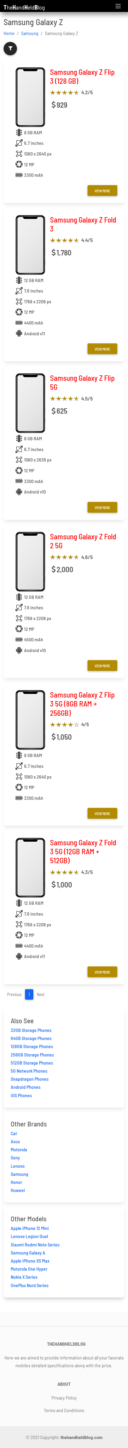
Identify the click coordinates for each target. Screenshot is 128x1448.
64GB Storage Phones (31, 1038)
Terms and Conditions (64, 1410)
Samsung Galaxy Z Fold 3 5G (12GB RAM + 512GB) (83, 851)
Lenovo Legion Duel (29, 1236)
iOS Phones (21, 1095)
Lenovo (18, 1166)
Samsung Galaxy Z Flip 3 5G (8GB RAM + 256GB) (82, 703)
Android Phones (25, 1087)
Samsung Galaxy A (28, 1252)
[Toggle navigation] (118, 6)
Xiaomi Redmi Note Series (35, 1244)
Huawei (18, 1190)
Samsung (29, 33)
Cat (14, 1133)
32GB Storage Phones (31, 1030)
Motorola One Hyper (29, 1269)
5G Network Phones (29, 1071)
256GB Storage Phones (32, 1054)
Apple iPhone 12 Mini (30, 1228)
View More (102, 191)
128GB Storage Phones (32, 1046)
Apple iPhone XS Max (30, 1260)
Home (9, 33)
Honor (16, 1182)
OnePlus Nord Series (30, 1285)
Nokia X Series (24, 1277)
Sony (15, 1157)
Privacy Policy (64, 1397)
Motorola (19, 1149)
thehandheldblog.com (81, 1437)
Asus (15, 1141)
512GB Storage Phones (32, 1062)
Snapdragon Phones (30, 1079)
